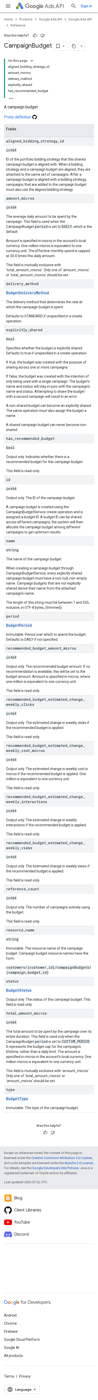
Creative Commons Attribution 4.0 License (61, 1158)
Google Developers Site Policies (55, 1168)
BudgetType (17, 1098)
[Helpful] (35, 35)
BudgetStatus (18, 990)
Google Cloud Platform (22, 1339)
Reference (18, 25)
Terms (9, 1376)
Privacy (25, 1376)
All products (13, 1356)
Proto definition (18, 117)
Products (25, 19)
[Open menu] (8, 6)
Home (8, 19)
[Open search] (74, 6)
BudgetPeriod (19, 625)
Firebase (11, 1331)
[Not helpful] (42, 35)
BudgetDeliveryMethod (27, 292)
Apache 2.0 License (79, 1163)
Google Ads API (50, 19)
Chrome (10, 1323)
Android (10, 1315)
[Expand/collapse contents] (32, 61)
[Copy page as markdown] (73, 46)
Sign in (86, 6)
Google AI (11, 1348)
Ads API (54, 6)
